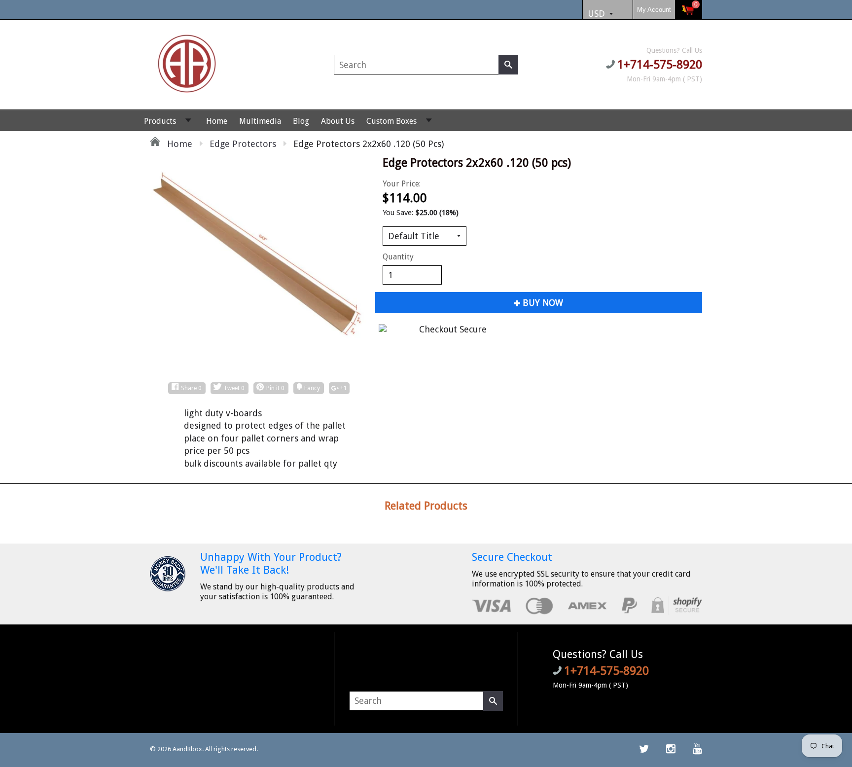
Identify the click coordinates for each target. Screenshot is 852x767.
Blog (301, 121)
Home (216, 121)
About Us (338, 121)
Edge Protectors (243, 144)
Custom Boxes (391, 121)
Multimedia (260, 121)
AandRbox (187, 749)
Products (160, 121)
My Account (654, 9)
